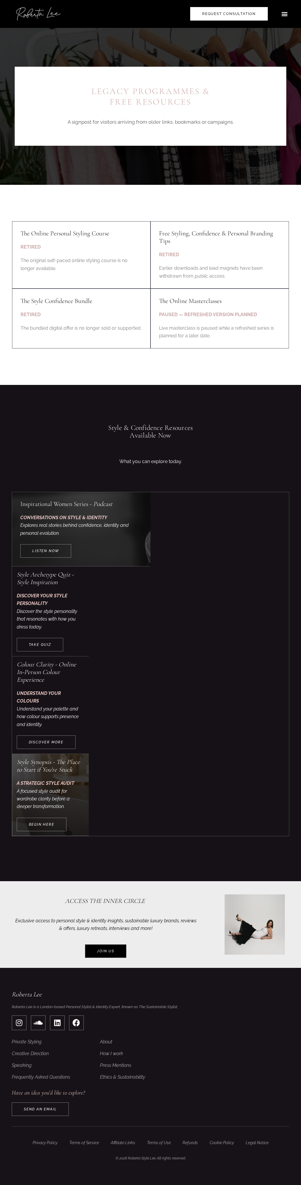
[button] (284, 14)
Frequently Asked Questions (41, 1077)
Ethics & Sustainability (122, 1077)
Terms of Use (159, 1142)
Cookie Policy (222, 1142)
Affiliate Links (123, 1142)
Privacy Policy (45, 1142)
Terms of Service (84, 1142)
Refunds (190, 1142)
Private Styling (26, 1042)
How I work (111, 1053)
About (106, 1042)
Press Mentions (115, 1065)
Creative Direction (30, 1053)
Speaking (21, 1065)
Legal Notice (257, 1142)
